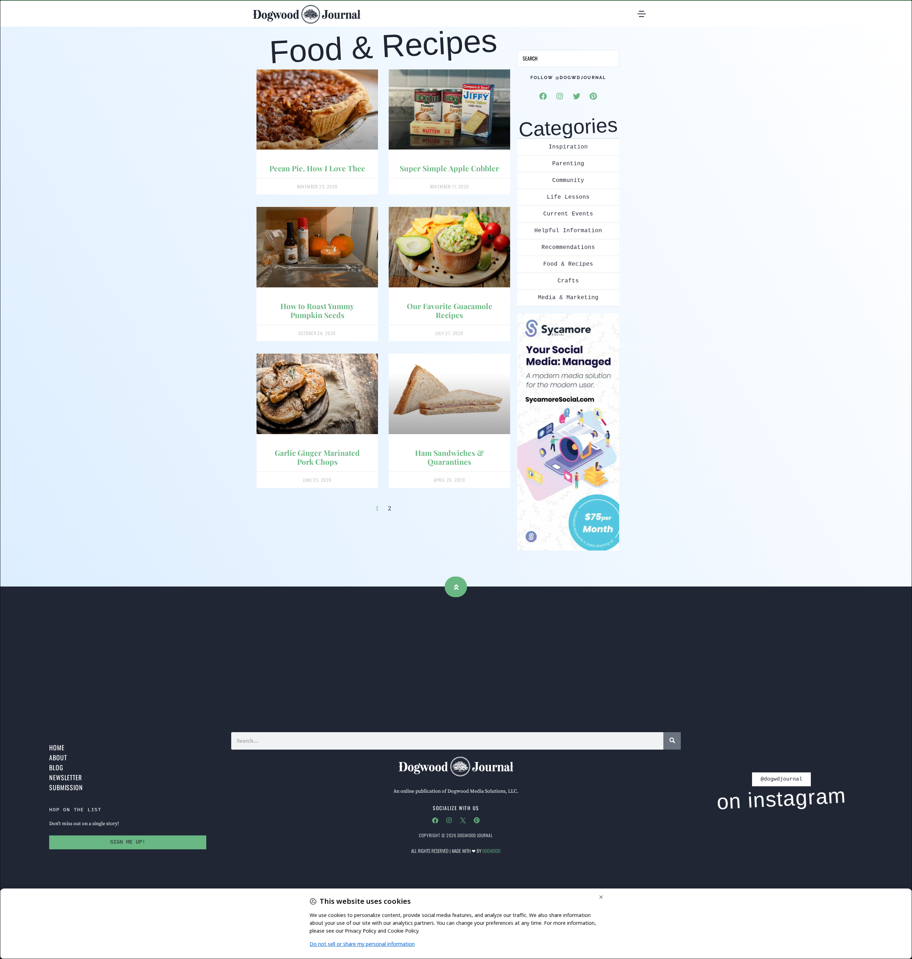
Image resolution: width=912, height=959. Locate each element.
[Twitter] (576, 96)
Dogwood (491, 850)
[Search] (672, 741)
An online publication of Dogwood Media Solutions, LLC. (455, 791)
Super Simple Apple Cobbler (449, 168)
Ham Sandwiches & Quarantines (449, 457)
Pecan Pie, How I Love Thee (317, 168)
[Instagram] (559, 96)
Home (56, 747)
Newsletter (65, 777)
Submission (66, 787)
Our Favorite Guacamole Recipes (449, 310)
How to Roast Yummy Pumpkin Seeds (317, 310)
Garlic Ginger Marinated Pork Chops (317, 457)
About (58, 757)
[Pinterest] (593, 96)
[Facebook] (542, 96)
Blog (56, 767)
